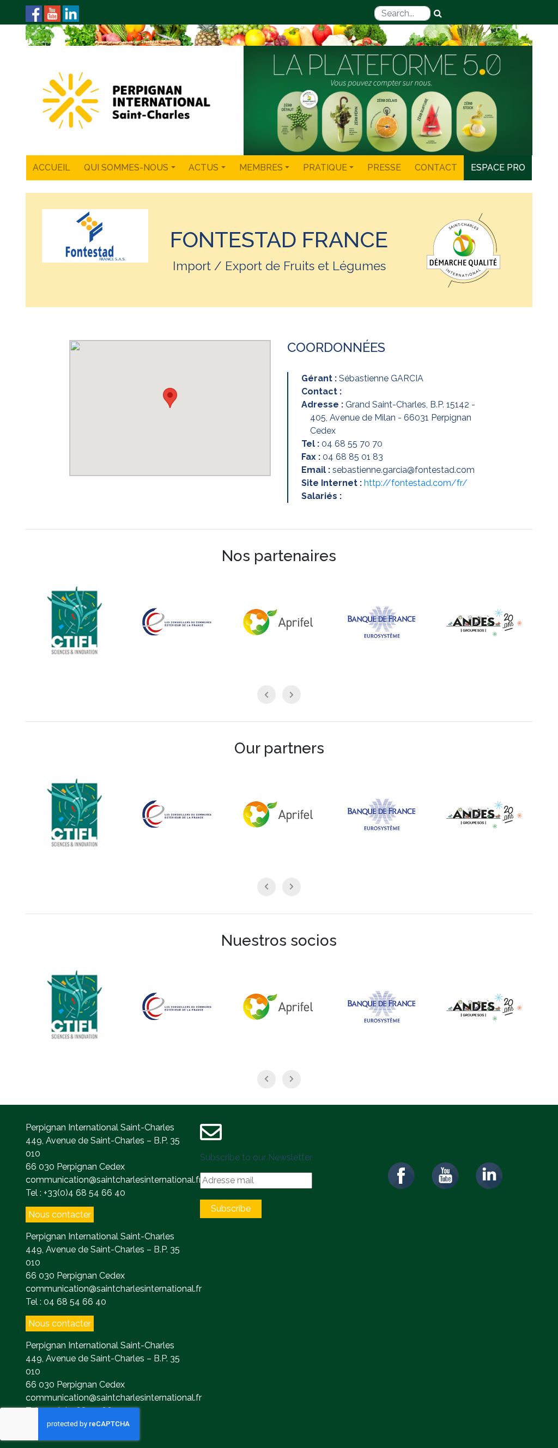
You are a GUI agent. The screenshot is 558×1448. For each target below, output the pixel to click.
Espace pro (498, 167)
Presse (384, 167)
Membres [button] (261, 167)
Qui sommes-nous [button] (126, 167)
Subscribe (231, 1208)
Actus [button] (204, 167)
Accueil (51, 167)
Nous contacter (59, 1214)
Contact (436, 167)
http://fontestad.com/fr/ (416, 483)
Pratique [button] (325, 167)
